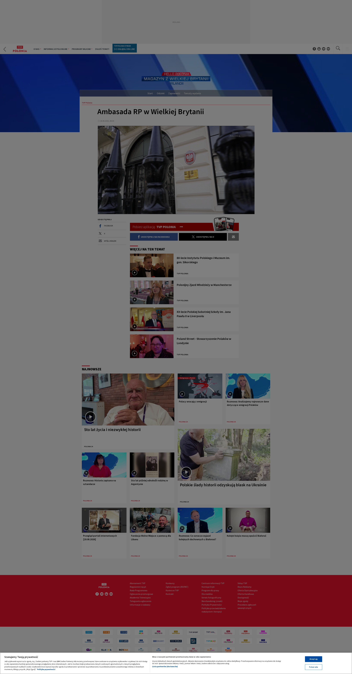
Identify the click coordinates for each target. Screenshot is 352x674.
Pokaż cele (313, 667)
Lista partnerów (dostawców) (165, 666)
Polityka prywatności (46, 669)
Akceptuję (314, 659)
